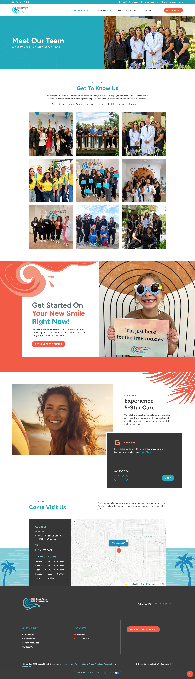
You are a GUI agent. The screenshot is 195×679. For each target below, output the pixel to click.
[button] (119, 551)
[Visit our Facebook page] (13, 2)
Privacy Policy (73, 664)
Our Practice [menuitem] (79, 10)
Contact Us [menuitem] (150, 10)
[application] (119, 552)
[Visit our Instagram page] (17, 2)
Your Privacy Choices (104, 672)
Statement (26, 667)
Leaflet (130, 584)
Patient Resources (30, 643)
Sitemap (63, 664)
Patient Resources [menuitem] (126, 10)
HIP (171, 664)
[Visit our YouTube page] (21, 2)
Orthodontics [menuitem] (101, 10)
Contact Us (27, 647)
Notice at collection (84, 672)
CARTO (162, 584)
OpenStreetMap (143, 584)
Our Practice (28, 634)
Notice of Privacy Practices (92, 664)
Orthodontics (28, 638)
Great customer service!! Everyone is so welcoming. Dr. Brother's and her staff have (139, 450)
